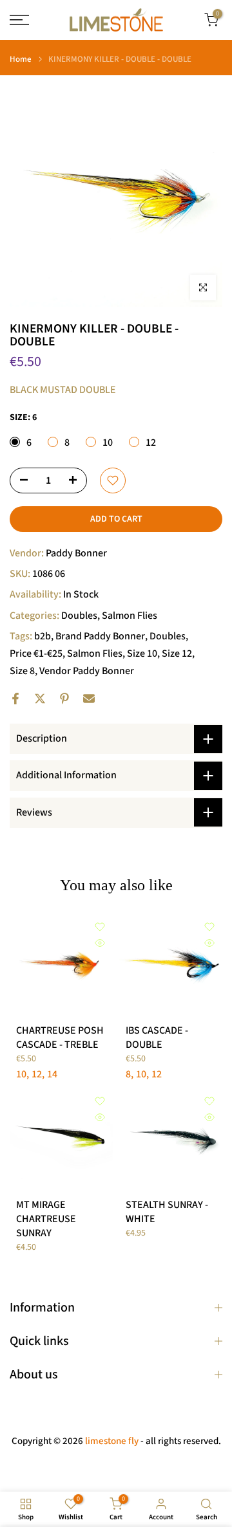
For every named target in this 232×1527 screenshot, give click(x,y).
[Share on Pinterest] (64, 698)
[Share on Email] (89, 698)
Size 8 (22, 671)
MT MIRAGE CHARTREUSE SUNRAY (46, 1219)
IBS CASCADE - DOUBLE (157, 1037)
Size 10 (142, 653)
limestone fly (112, 1441)
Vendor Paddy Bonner (86, 671)
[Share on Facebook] (15, 698)
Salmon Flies (129, 615)
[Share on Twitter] (40, 698)
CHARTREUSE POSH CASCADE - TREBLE (60, 1037)
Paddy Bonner (76, 553)
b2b (42, 636)
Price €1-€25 (36, 653)
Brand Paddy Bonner (100, 636)
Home (21, 59)
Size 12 (177, 653)
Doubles (79, 615)
